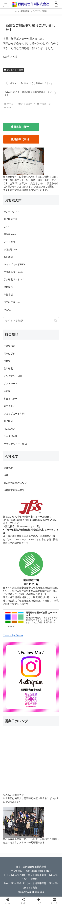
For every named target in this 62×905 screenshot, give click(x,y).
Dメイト (8, 226)
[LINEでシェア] (38, 855)
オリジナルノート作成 (15, 443)
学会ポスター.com (15, 70)
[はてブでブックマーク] (24, 855)
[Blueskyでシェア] (38, 846)
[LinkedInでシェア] (24, 864)
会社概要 (8, 467)
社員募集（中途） (21, 139)
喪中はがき (9, 353)
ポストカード (11, 383)
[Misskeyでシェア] (51, 846)
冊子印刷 (8, 421)
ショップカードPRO (14, 264)
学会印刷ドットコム (14, 279)
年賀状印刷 (9, 346)
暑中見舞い (9, 406)
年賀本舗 (8, 294)
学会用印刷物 (11, 436)
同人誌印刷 (9, 428)
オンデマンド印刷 (13, 376)
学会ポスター (11, 398)
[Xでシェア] (10, 846)
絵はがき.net (10, 249)
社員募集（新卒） (21, 126)
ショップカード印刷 (14, 413)
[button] (56, 321)
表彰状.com (10, 234)
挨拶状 (7, 361)
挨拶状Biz (9, 287)
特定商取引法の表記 (14, 490)
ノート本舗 (9, 242)
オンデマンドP (11, 211)
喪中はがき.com (12, 302)
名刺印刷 (8, 368)
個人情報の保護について (16, 482)
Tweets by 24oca (13, 635)
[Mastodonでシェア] (24, 846)
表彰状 (7, 391)
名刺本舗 (8, 257)
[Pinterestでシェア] (51, 855)
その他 (7, 309)
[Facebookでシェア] (10, 855)
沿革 (6, 475)
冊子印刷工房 (11, 219)
